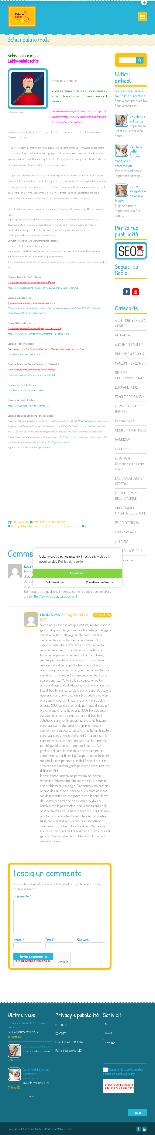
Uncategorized (124, 560)
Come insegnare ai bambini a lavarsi (130, 193)
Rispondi (101, 615)
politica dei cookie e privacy (119, 1073)
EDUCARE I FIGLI (126, 387)
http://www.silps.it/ (61, 442)
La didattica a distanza (137, 118)
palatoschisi (73, 526)
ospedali (40, 526)
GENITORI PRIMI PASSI (130, 430)
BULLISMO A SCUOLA (129, 353)
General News (124, 420)
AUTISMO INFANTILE (129, 344)
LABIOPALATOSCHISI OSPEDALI (129, 481)
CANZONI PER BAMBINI (131, 363)
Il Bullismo (122, 448)
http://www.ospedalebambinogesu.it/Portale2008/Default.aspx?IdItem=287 (43, 287)
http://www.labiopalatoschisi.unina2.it (26, 354)
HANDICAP (122, 439)
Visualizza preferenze (99, 582)
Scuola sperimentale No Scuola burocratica (130, 93)
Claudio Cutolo (50, 614)
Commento (22, 896)
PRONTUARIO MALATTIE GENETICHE (130, 510)
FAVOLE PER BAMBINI (130, 396)
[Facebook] (126, 291)
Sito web (83, 939)
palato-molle (55, 526)
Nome (18, 939)
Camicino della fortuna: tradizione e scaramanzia (128, 156)
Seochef (68, 1128)
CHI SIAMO (61, 1025)
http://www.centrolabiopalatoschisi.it (25, 390)
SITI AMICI (122, 541)
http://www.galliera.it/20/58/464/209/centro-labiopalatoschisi (38, 333)
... (139, 105)
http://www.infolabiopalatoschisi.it (55, 596)
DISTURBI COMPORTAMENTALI (129, 375)
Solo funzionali (55, 582)
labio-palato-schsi (22, 526)
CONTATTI (60, 1033)
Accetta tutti (77, 573)
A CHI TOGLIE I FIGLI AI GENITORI (130, 323)
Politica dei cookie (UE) (68, 1050)
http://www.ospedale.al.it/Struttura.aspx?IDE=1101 (31, 374)
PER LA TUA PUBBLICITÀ (69, 1042)
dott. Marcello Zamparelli (84, 420)
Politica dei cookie (70, 561)
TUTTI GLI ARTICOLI (128, 550)
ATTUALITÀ (122, 335)
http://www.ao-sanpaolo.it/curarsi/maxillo (28, 405)
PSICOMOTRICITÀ (127, 522)
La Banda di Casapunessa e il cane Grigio (130, 463)
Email (50, 939)
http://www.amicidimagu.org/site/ (33, 447)
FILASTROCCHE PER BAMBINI (129, 409)
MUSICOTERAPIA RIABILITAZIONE (126, 496)
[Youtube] (135, 291)
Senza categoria (125, 531)
